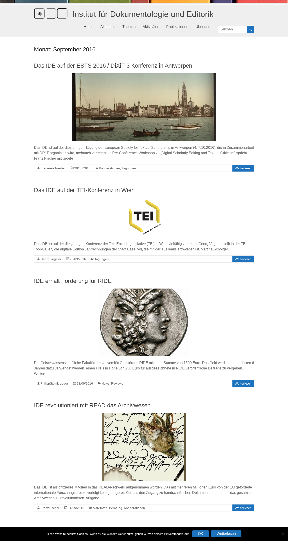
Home (88, 27)
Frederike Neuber (53, 168)
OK (200, 534)
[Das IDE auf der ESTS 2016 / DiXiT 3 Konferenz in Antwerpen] (144, 75)
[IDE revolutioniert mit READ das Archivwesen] (144, 415)
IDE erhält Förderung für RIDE (73, 280)
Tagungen (129, 168)
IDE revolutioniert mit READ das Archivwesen (92, 405)
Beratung (115, 508)
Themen (129, 27)
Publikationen (177, 27)
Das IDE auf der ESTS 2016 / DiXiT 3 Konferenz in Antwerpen (113, 65)
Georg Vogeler (50, 259)
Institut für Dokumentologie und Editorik (143, 14)
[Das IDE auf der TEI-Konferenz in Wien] (144, 200)
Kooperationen (109, 168)
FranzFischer (49, 508)
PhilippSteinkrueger (54, 383)
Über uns (203, 27)
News (105, 383)
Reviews (117, 383)
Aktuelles (107, 27)
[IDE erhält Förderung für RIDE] (144, 291)
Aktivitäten (151, 27)
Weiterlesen (243, 168)
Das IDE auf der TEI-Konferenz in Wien (84, 190)
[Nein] (282, 534)
